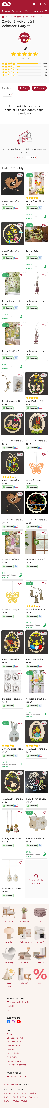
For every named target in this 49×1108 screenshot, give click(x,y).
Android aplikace (18, 1076)
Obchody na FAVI (15, 1038)
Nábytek (6, 11)
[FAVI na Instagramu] (13, 1021)
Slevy (40, 983)
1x (39, 606)
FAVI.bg (8, 1101)
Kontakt (10, 1006)
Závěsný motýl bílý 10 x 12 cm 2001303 (20, 301)
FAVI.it (16, 1097)
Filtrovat (41, 88)
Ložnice (40, 963)
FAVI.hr (8, 1097)
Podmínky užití (14, 1061)
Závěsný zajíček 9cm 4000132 (16, 559)
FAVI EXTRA (12, 1057)
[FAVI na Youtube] (19, 1021)
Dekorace (16, 11)
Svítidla (8, 942)
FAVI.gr (16, 1101)
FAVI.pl (16, 1093)
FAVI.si (24, 1101)
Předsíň (24, 983)
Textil (40, 922)
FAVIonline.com (11, 1085)
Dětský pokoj (9, 984)
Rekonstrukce (25, 942)
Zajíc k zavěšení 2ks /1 (13, 401)
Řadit (25, 88)
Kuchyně (40, 942)
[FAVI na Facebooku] (8, 1021)
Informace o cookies (16, 1065)
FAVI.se (23, 1097)
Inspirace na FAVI (15, 1045)
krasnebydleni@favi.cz (20, 1002)
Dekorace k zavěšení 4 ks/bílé (16, 699)
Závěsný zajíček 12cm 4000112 (16, 749)
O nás (9, 1034)
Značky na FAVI (14, 1042)
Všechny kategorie (34, 11)
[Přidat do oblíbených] (21, 275)
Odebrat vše (18, 157)
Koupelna (9, 963)
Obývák (24, 963)
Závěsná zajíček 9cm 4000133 (16, 351)
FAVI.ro (24, 1093)
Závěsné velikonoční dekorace (28, 17)
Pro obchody (13, 1053)
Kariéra (10, 1010)
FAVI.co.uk (34, 1097)
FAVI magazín (13, 1049)
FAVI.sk (8, 1093)
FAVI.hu (32, 1093)
